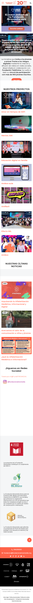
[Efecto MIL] (16, 220)
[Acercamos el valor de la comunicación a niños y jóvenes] (16, 319)
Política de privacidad (14, 597)
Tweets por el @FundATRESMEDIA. (14, 376)
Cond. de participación (9, 599)
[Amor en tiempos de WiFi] (16, 100)
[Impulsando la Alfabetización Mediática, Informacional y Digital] (16, 290)
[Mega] (14, 571)
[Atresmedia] (8, 565)
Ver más (17, 80)
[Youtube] (21, 556)
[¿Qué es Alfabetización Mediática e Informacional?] (16, 345)
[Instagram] (16, 556)
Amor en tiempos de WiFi (13, 112)
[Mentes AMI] (16, 124)
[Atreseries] (21, 571)
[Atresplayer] (24, 577)
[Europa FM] (7, 576)
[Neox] (28, 564)
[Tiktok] (18, 556)
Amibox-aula (7, 183)
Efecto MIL (6, 231)
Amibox (4, 255)
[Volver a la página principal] (11, 3)
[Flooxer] (16, 581)
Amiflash (5, 206)
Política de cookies (25, 597)
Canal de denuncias (16, 601)
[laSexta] (22, 564)
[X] (10, 556)
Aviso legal (6, 597)
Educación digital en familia (14, 160)
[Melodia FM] (15, 576)
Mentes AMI (6, 136)
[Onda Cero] (27, 571)
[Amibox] (16, 243)
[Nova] (6, 571)
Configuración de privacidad (22, 599)
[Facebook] (13, 556)
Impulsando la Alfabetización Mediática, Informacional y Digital (15, 304)
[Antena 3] (17, 564)
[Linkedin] (24, 556)
